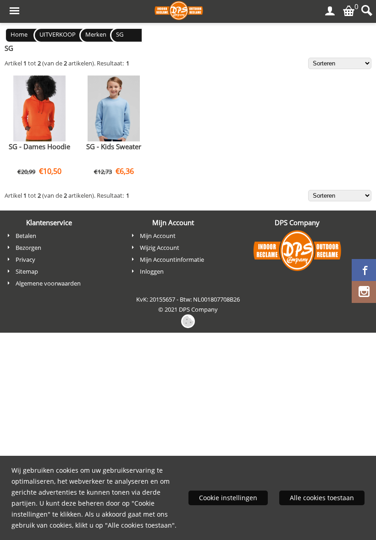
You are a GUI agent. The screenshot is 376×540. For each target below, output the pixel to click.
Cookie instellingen (228, 497)
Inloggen (152, 271)
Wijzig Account (159, 247)
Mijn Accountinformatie (172, 259)
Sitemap (27, 271)
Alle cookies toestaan (322, 497)
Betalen (26, 236)
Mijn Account (158, 236)
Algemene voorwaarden (48, 283)
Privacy (25, 259)
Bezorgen (28, 247)
